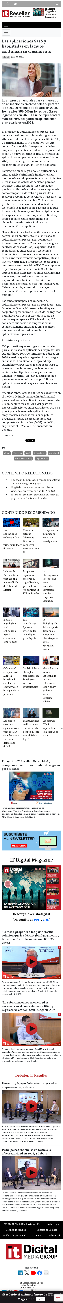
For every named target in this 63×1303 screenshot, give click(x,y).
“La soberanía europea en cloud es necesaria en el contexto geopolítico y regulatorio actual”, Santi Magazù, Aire (28, 1006)
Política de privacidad (14, 1235)
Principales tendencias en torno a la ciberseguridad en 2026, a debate (26, 1152)
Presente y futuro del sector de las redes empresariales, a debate (29, 1085)
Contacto (37, 1235)
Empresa (17, 453)
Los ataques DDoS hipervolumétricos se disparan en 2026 (53, 728)
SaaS (28, 453)
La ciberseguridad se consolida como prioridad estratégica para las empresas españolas (51, 586)
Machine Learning (23, 458)
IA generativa (42, 458)
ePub (46, 919)
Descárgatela (50, 17)
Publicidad (54, 1235)
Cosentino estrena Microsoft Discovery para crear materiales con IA (31, 541)
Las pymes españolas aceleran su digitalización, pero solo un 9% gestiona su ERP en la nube (31, 582)
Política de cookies (16, 1229)
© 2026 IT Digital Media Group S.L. (22, 1224)
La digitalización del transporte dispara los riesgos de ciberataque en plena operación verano (50, 634)
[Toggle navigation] (6, 25)
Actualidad (54, 453)
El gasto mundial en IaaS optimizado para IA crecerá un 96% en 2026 (10, 631)
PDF (37, 919)
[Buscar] (7, 3)
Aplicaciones (39, 453)
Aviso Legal (53, 1224)
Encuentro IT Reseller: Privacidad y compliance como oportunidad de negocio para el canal (31, 765)
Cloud (6, 453)
